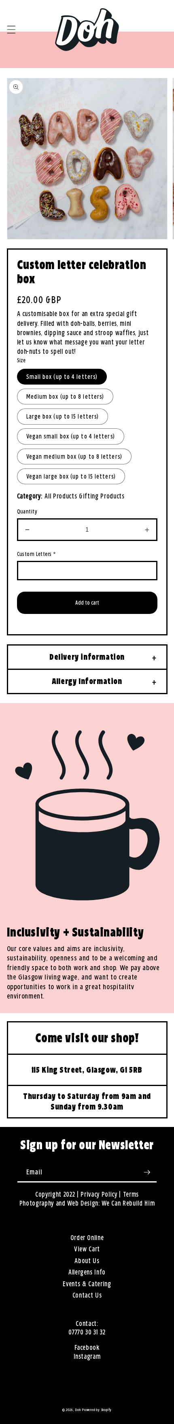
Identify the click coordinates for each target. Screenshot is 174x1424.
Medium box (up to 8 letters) (65, 396)
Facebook (86, 1347)
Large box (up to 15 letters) (62, 416)
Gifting (89, 496)
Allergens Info (87, 1272)
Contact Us (87, 1295)
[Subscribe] (147, 1172)
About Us (86, 1261)
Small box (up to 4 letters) (62, 376)
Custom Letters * (36, 554)
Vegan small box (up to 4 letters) (70, 436)
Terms (131, 1194)
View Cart (87, 1249)
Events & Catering (87, 1284)
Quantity (27, 511)
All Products (61, 496)
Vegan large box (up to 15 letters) (71, 476)
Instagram (87, 1356)
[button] (11, 29)
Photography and (43, 1203)
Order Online (87, 1238)
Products (112, 496)
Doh (78, 1410)
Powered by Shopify (97, 1410)
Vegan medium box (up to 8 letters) (74, 456)
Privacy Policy (99, 1194)
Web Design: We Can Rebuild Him (111, 1203)
